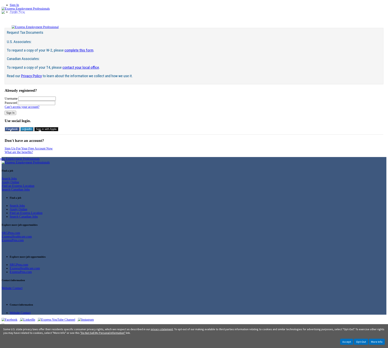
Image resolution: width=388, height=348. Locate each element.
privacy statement (162, 329)
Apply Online (10, 182)
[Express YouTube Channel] (58, 319)
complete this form (78, 50)
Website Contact (12, 288)
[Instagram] (87, 319)
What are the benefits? (19, 152)
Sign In (14, 5)
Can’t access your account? (22, 107)
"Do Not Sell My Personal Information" (102, 333)
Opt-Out (361, 342)
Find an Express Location (18, 186)
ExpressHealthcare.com (17, 236)
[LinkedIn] (29, 319)
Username (11, 98)
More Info (377, 342)
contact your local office (80, 67)
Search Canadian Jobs (16, 189)
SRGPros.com (11, 233)
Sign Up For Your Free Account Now (29, 148)
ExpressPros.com (13, 240)
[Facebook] (11, 319)
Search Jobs (9, 178)
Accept (346, 342)
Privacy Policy (31, 76)
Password (11, 102)
